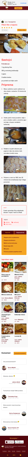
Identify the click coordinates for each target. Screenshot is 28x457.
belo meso (8, 224)
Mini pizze (21, 291)
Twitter (9, 451)
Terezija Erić (12, 22)
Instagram (18, 451)
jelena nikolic (16, 382)
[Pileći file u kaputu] (15, 104)
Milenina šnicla (21, 271)
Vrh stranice (13, 438)
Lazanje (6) (21, 334)
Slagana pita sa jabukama (11, 237)
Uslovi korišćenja (21, 446)
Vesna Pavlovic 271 (13, 427)
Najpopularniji (20, 232)
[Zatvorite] (1, 3)
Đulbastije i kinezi (21, 312)
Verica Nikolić (12, 367)
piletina (8, 222)
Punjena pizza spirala (7, 334)
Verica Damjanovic (14, 413)
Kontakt (12, 447)
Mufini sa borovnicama (10, 243)
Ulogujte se (18, 8)
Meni (14, 455)
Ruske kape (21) (8, 246)
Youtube (13, 451)
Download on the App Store (9, 442)
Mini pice (6, 248)
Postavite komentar (20, 353)
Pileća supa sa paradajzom (7, 271)
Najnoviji (7, 232)
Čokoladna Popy (12, 396)
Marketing (7, 447)
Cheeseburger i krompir (7, 312)
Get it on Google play (19, 442)
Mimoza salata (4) (7, 291)
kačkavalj (16, 222)
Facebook (5, 451)
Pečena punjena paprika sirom (13, 251)
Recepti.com (2, 447)
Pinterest (23, 451)
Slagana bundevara (9, 240)
